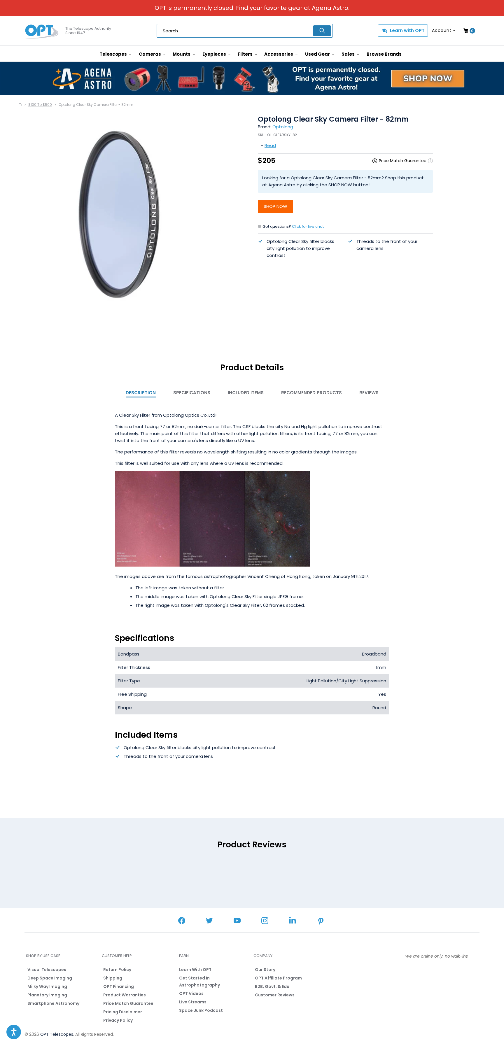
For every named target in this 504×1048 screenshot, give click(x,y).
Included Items (246, 393)
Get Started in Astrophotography (199, 981)
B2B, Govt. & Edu (272, 986)
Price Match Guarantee (128, 1003)
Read (270, 145)
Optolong (282, 127)
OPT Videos (191, 993)
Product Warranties (124, 995)
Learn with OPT (407, 30)
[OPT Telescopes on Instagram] (264, 921)
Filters (245, 54)
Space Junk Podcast (201, 1010)
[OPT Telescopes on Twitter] (209, 921)
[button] (13, 1032)
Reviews (369, 393)
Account (442, 30)
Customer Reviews (275, 995)
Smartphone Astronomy (53, 1003)
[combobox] (245, 31)
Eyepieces (214, 54)
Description (141, 393)
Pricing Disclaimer (122, 1012)
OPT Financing (118, 986)
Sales (349, 54)
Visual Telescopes (46, 969)
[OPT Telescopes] (42, 31)
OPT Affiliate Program (278, 978)
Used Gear (318, 54)
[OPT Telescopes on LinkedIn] (292, 921)
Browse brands (384, 54)
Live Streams (192, 1002)
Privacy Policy (118, 1020)
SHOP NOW (275, 206)
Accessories (279, 54)
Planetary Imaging (47, 995)
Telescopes (113, 54)
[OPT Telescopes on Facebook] (181, 921)
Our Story (265, 969)
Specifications (191, 393)
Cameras (150, 54)
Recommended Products (311, 393)
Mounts (182, 54)
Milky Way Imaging (47, 986)
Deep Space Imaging (49, 978)
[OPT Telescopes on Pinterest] (321, 922)
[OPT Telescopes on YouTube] (237, 921)
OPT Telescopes (56, 1034)
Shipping (112, 978)
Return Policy (117, 969)
